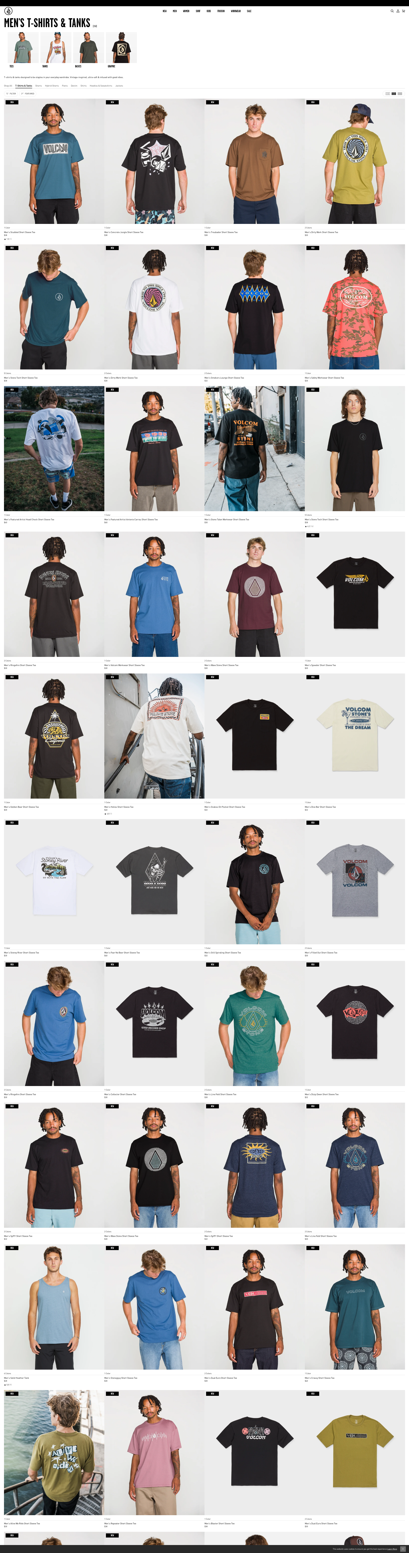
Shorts (38, 85)
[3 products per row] (388, 93)
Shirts (84, 85)
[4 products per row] (394, 93)
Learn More (392, 1549)
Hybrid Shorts (52, 85)
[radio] (7, 225)
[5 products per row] (400, 93)
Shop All (8, 85)
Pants (65, 85)
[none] (54, 224)
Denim (74, 85)
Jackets (119, 85)
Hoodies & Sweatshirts (101, 85)
